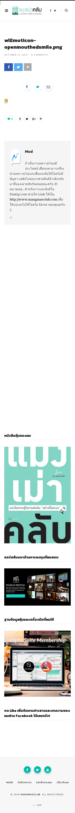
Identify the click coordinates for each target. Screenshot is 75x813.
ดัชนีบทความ (25, 782)
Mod (29, 151)
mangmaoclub (30, 794)
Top (39, 805)
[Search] (64, 10)
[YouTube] (47, 769)
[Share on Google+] (34, 119)
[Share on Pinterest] (41, 119)
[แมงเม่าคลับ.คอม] (27, 10)
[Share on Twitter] (18, 67)
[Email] (48, 87)
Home (9, 782)
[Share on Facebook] (8, 67)
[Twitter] (37, 769)
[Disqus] (37, 271)
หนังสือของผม (44, 782)
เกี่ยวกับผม (63, 782)
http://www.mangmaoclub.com (33, 199)
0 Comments (39, 55)
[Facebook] (27, 769)
